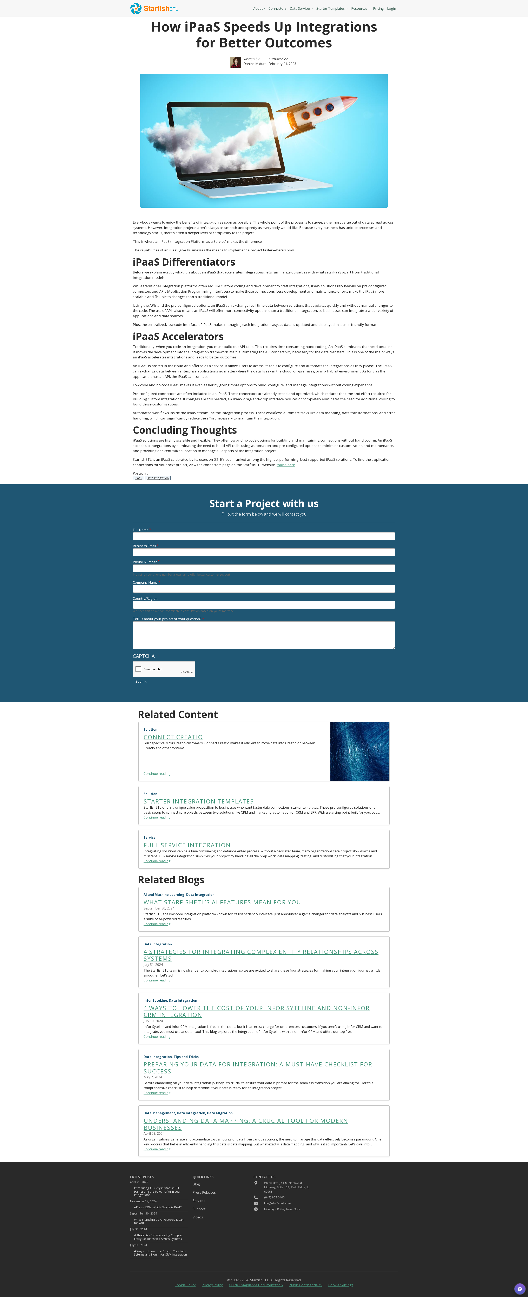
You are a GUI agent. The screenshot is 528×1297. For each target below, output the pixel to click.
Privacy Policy (212, 1285)
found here (286, 464)
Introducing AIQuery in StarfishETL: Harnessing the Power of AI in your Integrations (157, 1191)
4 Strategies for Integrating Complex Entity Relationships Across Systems (158, 1236)
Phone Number (145, 562)
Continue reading (157, 773)
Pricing (378, 8)
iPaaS (138, 478)
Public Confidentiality (305, 1285)
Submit (141, 681)
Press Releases (204, 1192)
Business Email (144, 546)
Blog (196, 1184)
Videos (198, 1217)
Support (199, 1209)
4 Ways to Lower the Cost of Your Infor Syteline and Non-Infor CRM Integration (160, 1252)
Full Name (140, 530)
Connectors (277, 8)
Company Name (145, 582)
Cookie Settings (340, 1285)
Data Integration (158, 478)
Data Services (300, 8)
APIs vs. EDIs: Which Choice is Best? (158, 1207)
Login (391, 8)
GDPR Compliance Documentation (256, 1285)
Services (199, 1200)
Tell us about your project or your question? (167, 619)
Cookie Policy (185, 1285)
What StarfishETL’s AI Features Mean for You (159, 1221)
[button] (520, 1289)
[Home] (154, 8)
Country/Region (145, 598)
